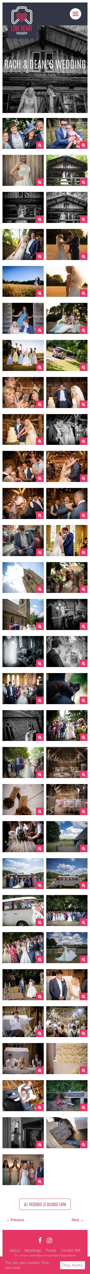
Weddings (32, 1250)
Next (76, 1219)
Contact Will (70, 1250)
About (15, 1250)
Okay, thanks (72, 1265)
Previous (17, 1219)
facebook (40, 1240)
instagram (49, 1240)
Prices (51, 1250)
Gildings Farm (45, 74)
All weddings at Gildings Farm (45, 1204)
